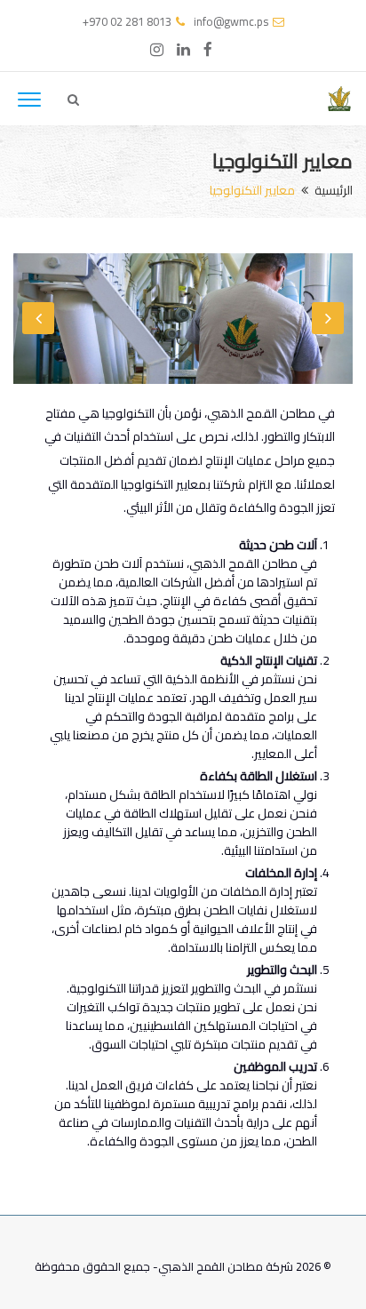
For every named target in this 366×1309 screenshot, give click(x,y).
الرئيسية (333, 190)
